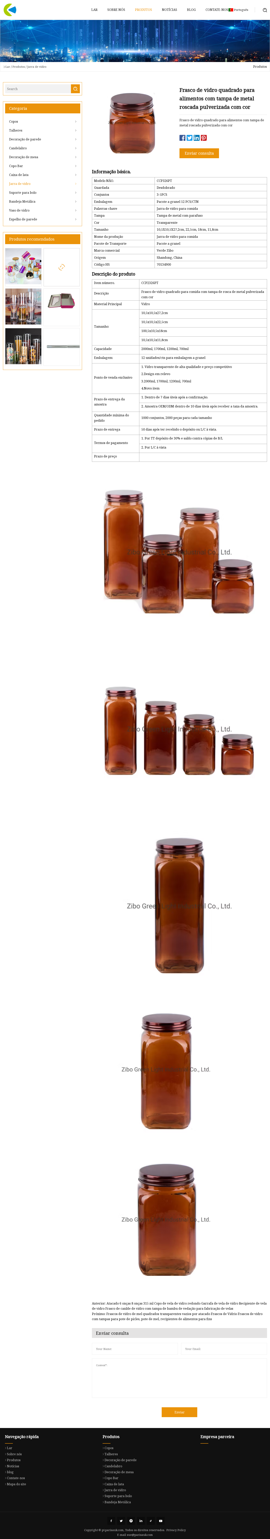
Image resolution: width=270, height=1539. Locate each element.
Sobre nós (116, 10)
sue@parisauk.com (140, 1535)
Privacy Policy (176, 1530)
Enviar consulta (199, 153)
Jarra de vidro (36, 67)
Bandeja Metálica (22, 201)
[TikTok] (151, 1521)
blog (191, 10)
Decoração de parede (25, 139)
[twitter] (121, 1521)
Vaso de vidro (19, 210)
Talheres (15, 130)
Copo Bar (16, 166)
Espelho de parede (23, 219)
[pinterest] (131, 1521)
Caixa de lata (18, 175)
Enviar (180, 1412)
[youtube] (161, 1521)
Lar (94, 10)
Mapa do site (16, 1484)
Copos (13, 121)
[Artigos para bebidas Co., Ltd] (10, 10)
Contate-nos (217, 10)
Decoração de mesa (23, 157)
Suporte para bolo (22, 192)
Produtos (143, 10)
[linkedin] (141, 1521)
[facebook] (111, 1521)
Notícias (169, 10)
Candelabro (18, 148)
